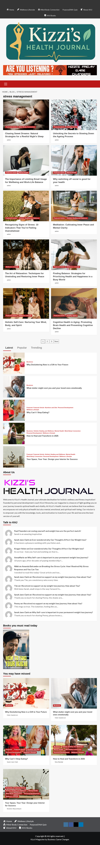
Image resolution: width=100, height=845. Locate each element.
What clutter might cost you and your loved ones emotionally (54, 388)
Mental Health (23, 172)
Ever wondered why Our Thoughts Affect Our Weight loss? (59, 540)
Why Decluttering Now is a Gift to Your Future (47, 365)
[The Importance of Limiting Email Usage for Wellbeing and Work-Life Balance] (26, 160)
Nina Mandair (59, 762)
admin (9, 140)
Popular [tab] (21, 347)
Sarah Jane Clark (12, 762)
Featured (30, 407)
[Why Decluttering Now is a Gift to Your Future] (14, 363)
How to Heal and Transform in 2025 (42, 436)
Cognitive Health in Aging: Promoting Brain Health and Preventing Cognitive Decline (73, 325)
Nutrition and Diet (51, 407)
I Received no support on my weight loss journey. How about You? (61, 577)
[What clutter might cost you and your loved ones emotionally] (14, 386)
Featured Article (11, 127)
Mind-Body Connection (27, 127)
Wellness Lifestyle (12, 267)
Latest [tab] (9, 347)
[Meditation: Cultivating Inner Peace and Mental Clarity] (74, 206)
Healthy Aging (72, 127)
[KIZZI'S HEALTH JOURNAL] (50, 487)
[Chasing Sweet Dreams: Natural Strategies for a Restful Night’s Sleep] (26, 115)
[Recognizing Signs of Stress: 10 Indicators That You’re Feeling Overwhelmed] (26, 206)
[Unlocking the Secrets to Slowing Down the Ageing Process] (74, 115)
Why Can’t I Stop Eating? (38, 412)
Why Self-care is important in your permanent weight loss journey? (57, 557)
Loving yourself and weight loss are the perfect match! (56, 531)
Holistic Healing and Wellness (29, 218)
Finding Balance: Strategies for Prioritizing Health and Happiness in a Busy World (72, 276)
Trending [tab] (36, 347)
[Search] (94, 83)
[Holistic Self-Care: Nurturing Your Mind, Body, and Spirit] (26, 303)
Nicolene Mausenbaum (14, 809)
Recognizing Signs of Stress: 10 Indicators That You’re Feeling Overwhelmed (21, 227)
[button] (5, 83)
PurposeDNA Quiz (70, 10)
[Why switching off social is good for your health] (74, 160)
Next (56, 341)
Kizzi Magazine (38, 839)
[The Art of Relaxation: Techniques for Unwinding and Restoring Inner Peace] (26, 254)
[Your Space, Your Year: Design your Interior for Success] (14, 456)
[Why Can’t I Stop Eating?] (14, 410)
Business (30, 362)
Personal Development (65, 407)
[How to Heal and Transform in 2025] (14, 433)
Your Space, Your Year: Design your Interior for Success (52, 459)
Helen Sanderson (12, 715)
